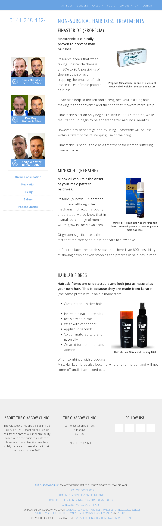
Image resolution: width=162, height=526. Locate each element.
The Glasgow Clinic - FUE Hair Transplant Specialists (18, 5)
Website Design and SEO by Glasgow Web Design (103, 518)
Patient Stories (28, 207)
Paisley (48, 513)
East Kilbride (60, 513)
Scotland (71, 509)
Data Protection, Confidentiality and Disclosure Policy (81, 499)
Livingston (75, 513)
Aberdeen (96, 509)
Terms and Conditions (81, 490)
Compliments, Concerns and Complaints (81, 495)
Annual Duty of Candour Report (81, 504)
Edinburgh (84, 509)
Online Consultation (28, 177)
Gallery (28, 199)
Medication (28, 184)
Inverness (106, 513)
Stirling (122, 513)
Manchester (110, 509)
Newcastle (124, 509)
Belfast (135, 509)
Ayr (98, 513)
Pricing (28, 192)
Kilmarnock (88, 513)
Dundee (38, 513)
